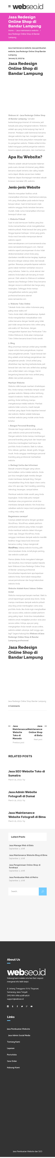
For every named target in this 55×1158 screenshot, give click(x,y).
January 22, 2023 (15, 58)
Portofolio (12, 1055)
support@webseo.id (15, 999)
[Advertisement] (27, 96)
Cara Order (12, 1061)
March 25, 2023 (14, 780)
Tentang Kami (13, 1042)
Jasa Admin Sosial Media (19, 1035)
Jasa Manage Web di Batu (21, 845)
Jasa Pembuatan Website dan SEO (27, 1151)
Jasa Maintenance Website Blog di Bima (28, 855)
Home (11, 30)
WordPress (13, 547)
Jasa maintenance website (27, 30)
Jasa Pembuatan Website (18, 1029)
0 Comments (14, 706)
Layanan (10, 1048)
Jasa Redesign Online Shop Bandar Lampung (27, 701)
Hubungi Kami (13, 1067)
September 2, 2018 (17, 848)
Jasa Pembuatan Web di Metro (23, 877)
